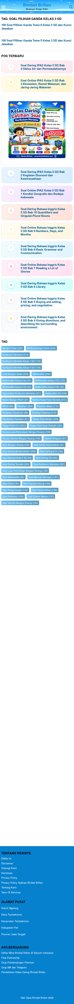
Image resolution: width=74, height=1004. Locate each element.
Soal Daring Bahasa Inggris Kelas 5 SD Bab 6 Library (43, 284)
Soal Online (10, 483)
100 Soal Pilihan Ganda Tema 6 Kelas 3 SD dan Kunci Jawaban (36, 27)
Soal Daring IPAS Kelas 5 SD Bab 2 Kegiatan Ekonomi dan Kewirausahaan (43, 175)
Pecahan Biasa (48, 406)
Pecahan (25, 406)
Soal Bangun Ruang (16, 444)
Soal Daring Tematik (15, 464)
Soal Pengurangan (15, 489)
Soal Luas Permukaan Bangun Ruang (25, 470)
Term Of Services (11, 892)
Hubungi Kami (9, 868)
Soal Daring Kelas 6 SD (17, 457)
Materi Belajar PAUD (15, 399)
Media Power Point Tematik (49, 399)
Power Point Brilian (45, 419)
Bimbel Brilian (37, 5)
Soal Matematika (13, 477)
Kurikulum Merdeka (15, 354)
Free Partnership (10, 957)
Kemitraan (7, 873)
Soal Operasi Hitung (36, 483)
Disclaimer (7, 863)
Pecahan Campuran (15, 412)
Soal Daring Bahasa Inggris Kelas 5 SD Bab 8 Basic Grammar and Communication (43, 249)
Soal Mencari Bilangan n (43, 477)
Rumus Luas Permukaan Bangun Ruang (26, 431)
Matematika (42, 373)
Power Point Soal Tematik (46, 425)
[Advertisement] (37, 676)
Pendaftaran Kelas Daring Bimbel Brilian (23, 972)
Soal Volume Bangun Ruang (20, 502)
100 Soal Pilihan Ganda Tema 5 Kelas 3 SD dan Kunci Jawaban (36, 42)
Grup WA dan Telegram (14, 967)
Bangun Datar (12, 348)
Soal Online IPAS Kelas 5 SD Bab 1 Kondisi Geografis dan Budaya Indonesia (43, 194)
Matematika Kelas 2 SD (16, 380)
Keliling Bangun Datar (41, 348)
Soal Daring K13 (51, 451)
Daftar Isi (6, 858)
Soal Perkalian (13, 496)
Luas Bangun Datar (15, 373)
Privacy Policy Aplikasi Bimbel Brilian (22, 882)
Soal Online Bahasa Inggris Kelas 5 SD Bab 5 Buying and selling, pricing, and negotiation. (43, 302)
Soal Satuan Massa (41, 496)
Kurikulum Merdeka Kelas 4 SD (21, 367)
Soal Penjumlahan (44, 489)
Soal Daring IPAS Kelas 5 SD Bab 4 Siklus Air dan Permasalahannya (43, 66)
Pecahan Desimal (44, 412)
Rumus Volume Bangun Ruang (21, 438)
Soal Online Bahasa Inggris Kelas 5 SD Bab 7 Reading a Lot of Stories (43, 268)
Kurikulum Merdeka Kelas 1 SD (21, 361)
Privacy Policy (9, 877)
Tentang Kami (9, 887)
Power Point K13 (14, 425)
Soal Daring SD (47, 457)
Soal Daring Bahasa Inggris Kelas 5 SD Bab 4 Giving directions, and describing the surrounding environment (43, 322)
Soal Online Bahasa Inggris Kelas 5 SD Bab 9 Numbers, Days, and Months (43, 231)
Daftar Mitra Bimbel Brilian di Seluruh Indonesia (27, 953)
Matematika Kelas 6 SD (49, 386)
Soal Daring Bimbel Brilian (19, 451)
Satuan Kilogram (56, 438)
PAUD (7, 406)
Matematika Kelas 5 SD (16, 386)
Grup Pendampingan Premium (17, 962)
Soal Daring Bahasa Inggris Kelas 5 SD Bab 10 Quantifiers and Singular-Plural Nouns (43, 212)
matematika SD (56, 393)
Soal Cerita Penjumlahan (49, 444)
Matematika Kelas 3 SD (50, 380)
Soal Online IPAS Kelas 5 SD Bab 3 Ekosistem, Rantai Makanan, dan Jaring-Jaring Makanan (43, 84)
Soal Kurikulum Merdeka (49, 464)
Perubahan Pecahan (15, 419)
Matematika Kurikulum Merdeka (21, 393)
